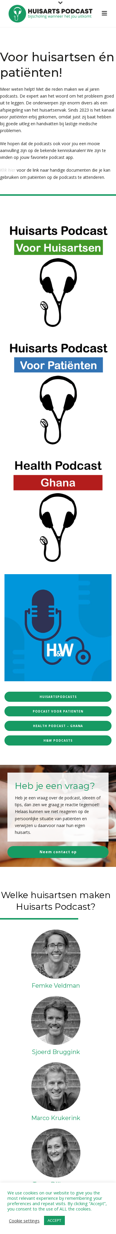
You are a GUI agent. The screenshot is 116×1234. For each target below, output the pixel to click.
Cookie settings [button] (24, 1220)
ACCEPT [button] (54, 1220)
